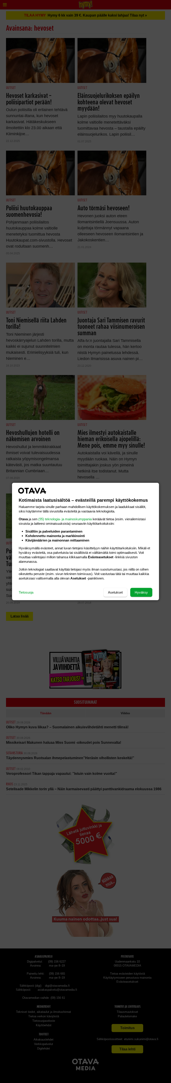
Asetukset (115, 592)
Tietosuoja (26, 592)
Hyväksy (141, 592)
